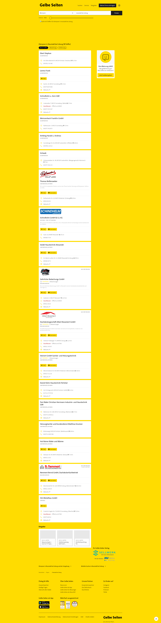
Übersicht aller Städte (45, 590)
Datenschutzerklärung (54, 617)
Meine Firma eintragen (107, 5)
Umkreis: (43, 17)
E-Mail (44, 78)
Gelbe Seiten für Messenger (68, 590)
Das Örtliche (85, 590)
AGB (82, 617)
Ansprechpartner (44, 585)
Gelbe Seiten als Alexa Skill (67, 592)
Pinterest (106, 590)
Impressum (42, 617)
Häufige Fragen (43, 587)
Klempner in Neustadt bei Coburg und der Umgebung (54, 566)
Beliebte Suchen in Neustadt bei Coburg (92, 566)
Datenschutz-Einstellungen (70, 617)
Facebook (106, 587)
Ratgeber (94, 5)
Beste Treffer (43, 48)
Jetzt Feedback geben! (105, 75)
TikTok (105, 592)
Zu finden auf (108, 581)
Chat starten (53, 193)
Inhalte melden (90, 617)
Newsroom (63, 585)
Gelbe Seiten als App (66, 587)
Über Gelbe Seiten (66, 581)
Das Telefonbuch (86, 587)
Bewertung (53, 48)
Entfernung (62, 48)
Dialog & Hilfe (44, 581)
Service (86, 5)
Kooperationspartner (88, 585)
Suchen (80, 5)
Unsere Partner (87, 581)
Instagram (106, 585)
